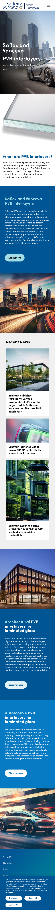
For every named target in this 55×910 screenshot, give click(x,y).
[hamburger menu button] (48, 5)
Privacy (6, 875)
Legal (5, 869)
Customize (13, 898)
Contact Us (7, 857)
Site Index (7, 863)
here (11, 892)
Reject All (33, 898)
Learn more (14, 257)
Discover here (15, 684)
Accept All (13, 905)
